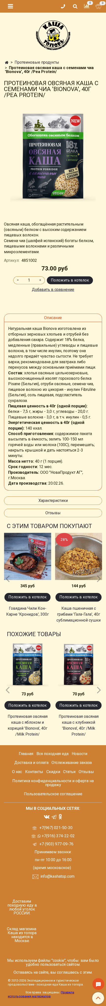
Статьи (69, 771)
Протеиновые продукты (37, 62)
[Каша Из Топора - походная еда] (53, 34)
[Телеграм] (54, 816)
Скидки (53, 771)
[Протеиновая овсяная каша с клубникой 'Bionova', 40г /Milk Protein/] (78, 664)
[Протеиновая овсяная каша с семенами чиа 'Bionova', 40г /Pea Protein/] (53, 157)
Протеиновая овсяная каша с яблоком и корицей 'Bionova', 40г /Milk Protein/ (28, 725)
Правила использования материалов (41, 994)
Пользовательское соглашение (53, 794)
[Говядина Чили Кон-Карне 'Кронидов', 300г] (27, 556)
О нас (17, 771)
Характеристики (53, 500)
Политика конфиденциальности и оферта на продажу (53, 782)
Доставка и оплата (31, 762)
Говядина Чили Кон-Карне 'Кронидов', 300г (27, 611)
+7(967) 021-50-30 (56, 827)
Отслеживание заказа (72, 762)
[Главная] (7, 62)
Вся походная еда (52, 753)
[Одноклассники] (60, 816)
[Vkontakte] (47, 816)
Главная (26, 753)
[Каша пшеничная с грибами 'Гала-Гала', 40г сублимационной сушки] (78, 556)
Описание (53, 317)
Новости (79, 753)
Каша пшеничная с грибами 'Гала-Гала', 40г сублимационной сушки (78, 614)
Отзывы (53, 513)
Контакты (34, 771)
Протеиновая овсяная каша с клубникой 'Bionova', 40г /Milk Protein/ (79, 725)
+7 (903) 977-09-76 (55, 844)
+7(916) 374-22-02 (58, 836)
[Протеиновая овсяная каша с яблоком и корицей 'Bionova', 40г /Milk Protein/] (27, 664)
